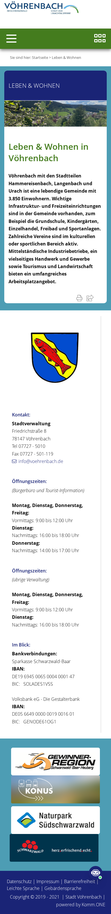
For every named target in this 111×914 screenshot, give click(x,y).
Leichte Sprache (23, 888)
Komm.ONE (93, 904)
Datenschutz (19, 881)
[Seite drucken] (80, 298)
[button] (11, 38)
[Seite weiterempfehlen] (91, 298)
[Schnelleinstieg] (100, 39)
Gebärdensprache (62, 888)
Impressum (47, 881)
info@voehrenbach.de (40, 461)
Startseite (40, 57)
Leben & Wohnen (66, 57)
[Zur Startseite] (42, 8)
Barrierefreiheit (79, 881)
